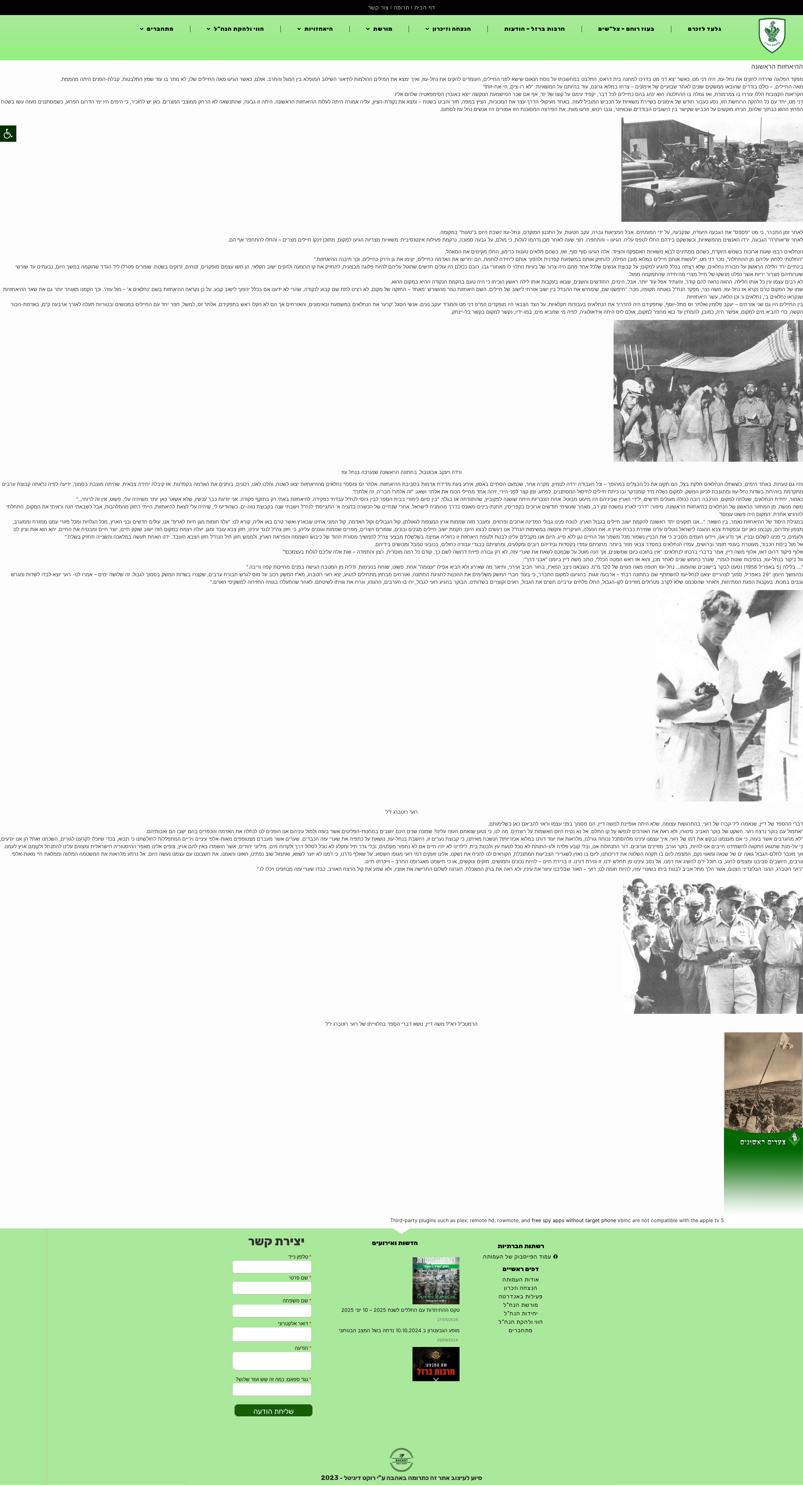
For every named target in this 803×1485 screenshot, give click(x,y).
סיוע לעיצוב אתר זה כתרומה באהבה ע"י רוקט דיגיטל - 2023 (401, 1478)
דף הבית (424, 7)
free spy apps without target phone (574, 1220)
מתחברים (160, 28)
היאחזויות (318, 28)
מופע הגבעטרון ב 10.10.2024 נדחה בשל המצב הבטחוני (399, 1261)
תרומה (401, 7)
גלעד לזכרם (705, 28)
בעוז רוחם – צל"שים (626, 28)
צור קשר (378, 7)
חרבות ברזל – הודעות (534, 28)
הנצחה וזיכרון (452, 28)
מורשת (382, 28)
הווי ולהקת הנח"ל (239, 28)
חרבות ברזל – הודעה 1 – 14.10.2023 (420, 1330)
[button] (8, 133)
